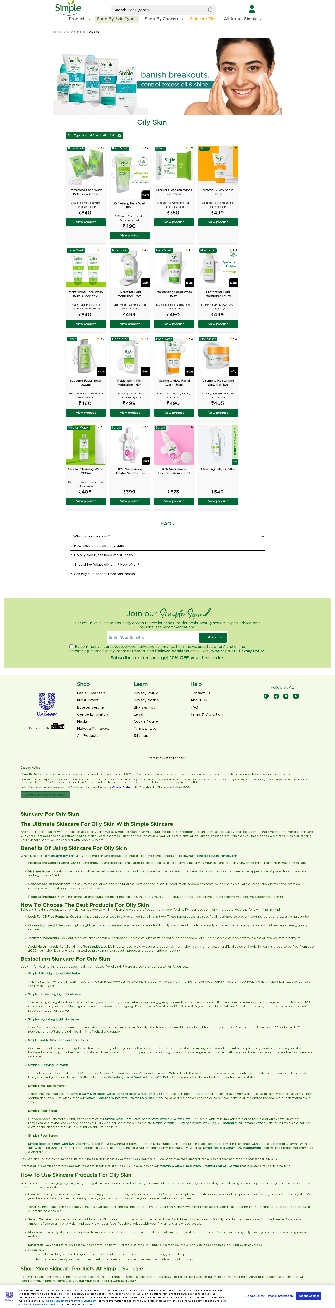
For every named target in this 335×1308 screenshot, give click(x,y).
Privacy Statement (85, 1301)
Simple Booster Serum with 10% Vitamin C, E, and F (66, 1143)
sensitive (96, 946)
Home (56, 32)
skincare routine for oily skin (217, 856)
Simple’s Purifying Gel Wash (48, 1065)
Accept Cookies (308, 1296)
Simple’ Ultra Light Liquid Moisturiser (54, 973)
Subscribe (213, 637)
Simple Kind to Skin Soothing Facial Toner (58, 1040)
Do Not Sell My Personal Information (45, 795)
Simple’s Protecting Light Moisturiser (54, 994)
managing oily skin (61, 856)
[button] (79, 19)
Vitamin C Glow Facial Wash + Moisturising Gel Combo (199, 1166)
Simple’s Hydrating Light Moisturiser (54, 1019)
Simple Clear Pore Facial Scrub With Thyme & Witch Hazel (148, 1119)
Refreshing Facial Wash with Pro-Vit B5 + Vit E (142, 1077)
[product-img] (218, 445)
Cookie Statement (57, 1301)
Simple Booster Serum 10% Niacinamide (232, 1147)
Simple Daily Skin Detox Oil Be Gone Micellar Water (109, 1094)
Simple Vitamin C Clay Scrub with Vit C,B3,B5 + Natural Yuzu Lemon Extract (209, 1123)
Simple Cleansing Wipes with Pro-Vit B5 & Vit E (120, 1098)
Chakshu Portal (121, 787)
